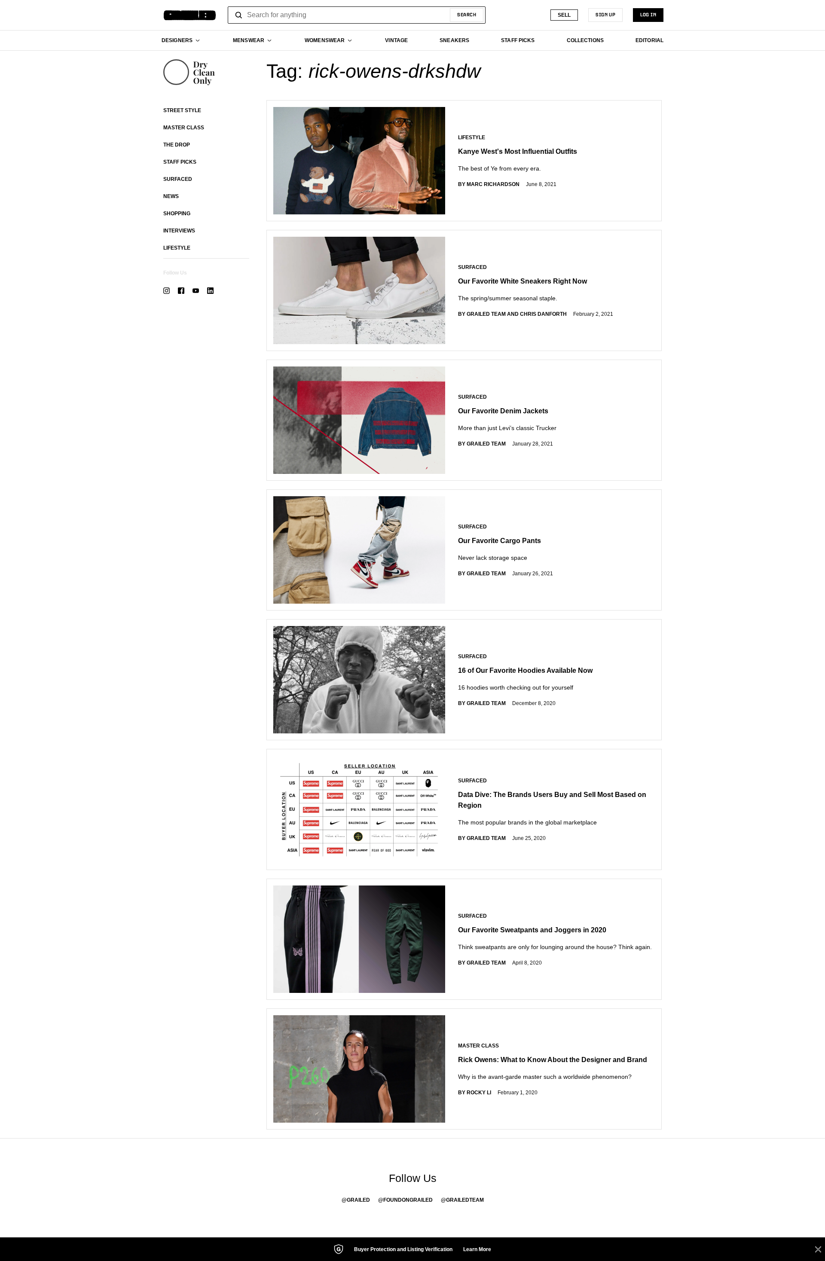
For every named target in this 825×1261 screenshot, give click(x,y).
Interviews (179, 231)
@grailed (356, 1200)
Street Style (182, 110)
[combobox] (357, 15)
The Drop (176, 145)
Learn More (477, 1249)
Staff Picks (179, 162)
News (171, 196)
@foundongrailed (405, 1200)
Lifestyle (176, 248)
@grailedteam (462, 1200)
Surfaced (177, 179)
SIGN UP (605, 15)
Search (466, 15)
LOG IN (648, 15)
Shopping (176, 214)
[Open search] (239, 15)
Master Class (183, 128)
